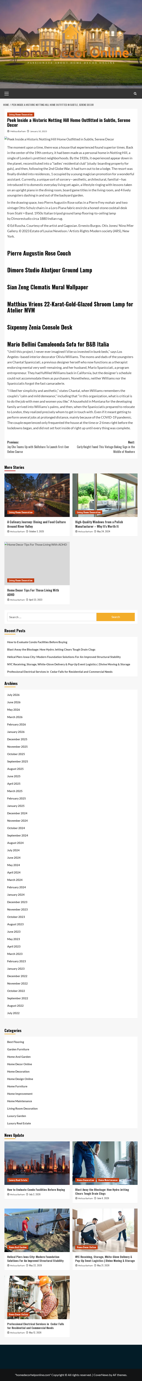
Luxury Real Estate (19, 1123)
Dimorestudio (21, 218)
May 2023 (13, 939)
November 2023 (17, 909)
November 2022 (17, 983)
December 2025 (17, 739)
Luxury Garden (16, 1116)
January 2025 (16, 805)
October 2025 (16, 754)
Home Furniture (17, 1086)
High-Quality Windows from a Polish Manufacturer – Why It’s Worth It (99, 524)
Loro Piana (58, 208)
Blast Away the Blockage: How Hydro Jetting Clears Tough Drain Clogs (52, 649)
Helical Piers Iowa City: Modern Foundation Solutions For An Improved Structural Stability (64, 656)
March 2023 (15, 953)
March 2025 (15, 791)
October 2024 (16, 828)
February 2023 (16, 961)
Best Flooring (15, 1042)
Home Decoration (18, 1071)
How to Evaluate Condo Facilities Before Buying (37, 642)
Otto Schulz (27, 208)
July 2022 (13, 1013)
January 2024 (16, 894)
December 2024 (17, 813)
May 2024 (13, 865)
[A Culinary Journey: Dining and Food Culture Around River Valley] (37, 495)
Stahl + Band (24, 213)
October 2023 (16, 916)
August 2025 (15, 768)
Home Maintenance (19, 1101)
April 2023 (14, 946)
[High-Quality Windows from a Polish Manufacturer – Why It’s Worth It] (105, 495)
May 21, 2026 (103, 1265)
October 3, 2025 (36, 531)
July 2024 (13, 850)
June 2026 (14, 702)
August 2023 (15, 924)
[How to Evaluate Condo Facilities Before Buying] (37, 1163)
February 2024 (16, 887)
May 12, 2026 (35, 1332)
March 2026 (15, 717)
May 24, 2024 (103, 531)
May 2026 (13, 709)
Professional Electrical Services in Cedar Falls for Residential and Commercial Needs (60, 671)
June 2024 (14, 857)
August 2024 (15, 842)
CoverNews (101, 1375)
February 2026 (16, 724)
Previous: (38, 447)
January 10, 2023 (38, 131)
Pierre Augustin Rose (59, 202)
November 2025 (17, 746)
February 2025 (16, 798)
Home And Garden (19, 1056)
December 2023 (17, 902)
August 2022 (15, 1005)
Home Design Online (20, 1079)
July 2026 (13, 694)
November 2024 (17, 820)
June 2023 (14, 931)
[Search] (135, 93)
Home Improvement (20, 1093)
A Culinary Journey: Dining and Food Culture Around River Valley (36, 524)
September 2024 (17, 835)
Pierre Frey (96, 202)
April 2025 (14, 783)
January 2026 (16, 731)
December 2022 (17, 976)
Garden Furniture (18, 1049)
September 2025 (17, 761)
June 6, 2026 (103, 1198)
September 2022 (17, 998)
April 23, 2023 (35, 599)
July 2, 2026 (34, 1194)
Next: (106, 447)
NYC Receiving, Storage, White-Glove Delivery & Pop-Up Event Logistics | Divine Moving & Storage (68, 664)
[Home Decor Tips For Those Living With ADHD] (37, 563)
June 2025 (14, 776)
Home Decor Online (19, 1064)
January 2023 (16, 968)
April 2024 (14, 872)
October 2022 (16, 990)
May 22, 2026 (35, 1265)
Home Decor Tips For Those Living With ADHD (33, 592)
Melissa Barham (18, 131)
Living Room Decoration (21, 114)
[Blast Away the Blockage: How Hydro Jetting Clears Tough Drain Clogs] (105, 1163)
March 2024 (15, 879)
